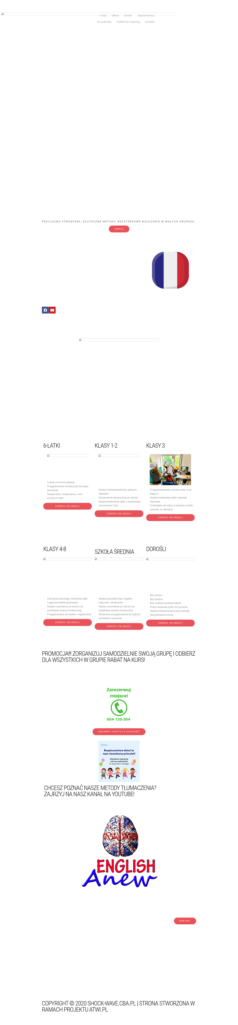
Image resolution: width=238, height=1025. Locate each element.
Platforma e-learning (128, 21)
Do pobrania (104, 21)
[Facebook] (45, 310)
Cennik (128, 15)
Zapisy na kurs (146, 15)
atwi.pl (98, 1009)
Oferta (115, 15)
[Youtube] (52, 310)
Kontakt (150, 21)
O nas (103, 15)
